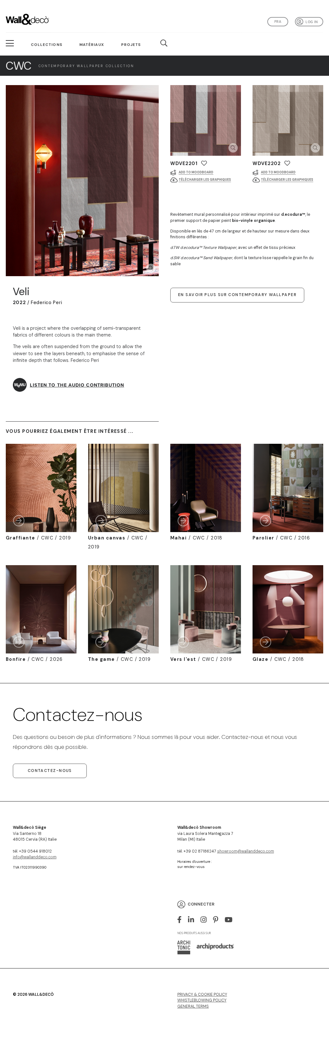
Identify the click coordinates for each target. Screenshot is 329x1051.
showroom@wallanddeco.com (245, 851)
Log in (312, 21)
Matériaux (91, 44)
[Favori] (204, 163)
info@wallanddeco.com (35, 857)
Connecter (201, 904)
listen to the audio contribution (77, 384)
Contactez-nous (50, 770)
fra (277, 21)
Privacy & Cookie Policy (202, 994)
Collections (46, 44)
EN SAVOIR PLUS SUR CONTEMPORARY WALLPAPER (237, 294)
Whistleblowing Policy (202, 1000)
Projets (131, 44)
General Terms (193, 1006)
